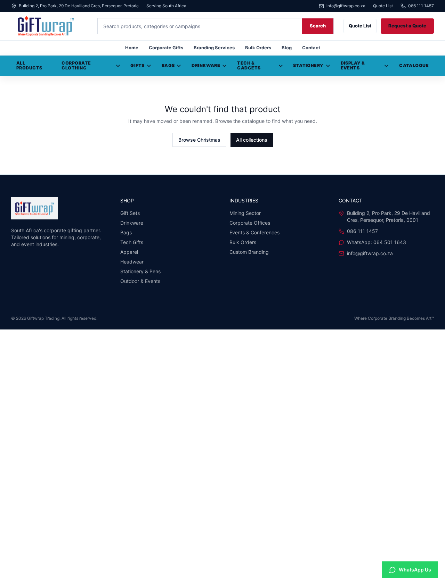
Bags (168, 65)
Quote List (383, 6)
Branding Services (214, 47)
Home (131, 47)
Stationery (308, 65)
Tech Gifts (131, 242)
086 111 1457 (421, 6)
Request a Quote (407, 25)
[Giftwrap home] (49, 26)
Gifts (137, 65)
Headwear (132, 262)
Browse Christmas (199, 140)
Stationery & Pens (140, 271)
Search (318, 25)
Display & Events (353, 65)
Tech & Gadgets (248, 65)
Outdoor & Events (140, 281)
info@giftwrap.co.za (345, 6)
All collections (251, 140)
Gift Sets (130, 213)
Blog (287, 47)
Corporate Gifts (166, 47)
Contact (311, 47)
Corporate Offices (249, 223)
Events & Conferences (254, 232)
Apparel (129, 252)
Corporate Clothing (76, 65)
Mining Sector (245, 213)
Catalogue (414, 65)
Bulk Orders (258, 47)
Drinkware (206, 65)
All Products (29, 65)
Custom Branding (249, 252)
